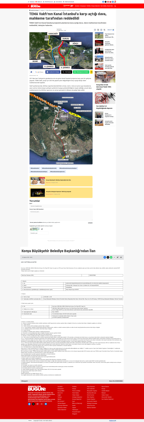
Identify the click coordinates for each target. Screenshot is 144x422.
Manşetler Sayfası (92, 391)
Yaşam (74, 407)
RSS (30, 420)
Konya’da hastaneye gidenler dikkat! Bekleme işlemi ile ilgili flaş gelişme (109, 43)
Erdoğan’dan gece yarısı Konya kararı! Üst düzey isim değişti (109, 51)
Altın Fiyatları (90, 397)
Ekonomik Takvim (92, 401)
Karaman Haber (62, 407)
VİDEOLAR (39, 1)
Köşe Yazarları (91, 386)
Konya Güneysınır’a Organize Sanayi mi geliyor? (109, 115)
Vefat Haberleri (62, 409)
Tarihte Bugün (62, 403)
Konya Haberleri (76, 399)
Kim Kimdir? (61, 401)
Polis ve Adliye (76, 391)
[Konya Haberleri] (105, 77)
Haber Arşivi (105, 395)
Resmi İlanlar (105, 386)
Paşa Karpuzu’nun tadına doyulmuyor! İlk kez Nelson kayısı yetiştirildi (109, 35)
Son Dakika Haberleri (108, 399)
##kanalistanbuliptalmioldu (49, 168)
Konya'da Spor (76, 412)
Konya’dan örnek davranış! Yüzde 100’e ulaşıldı (103, 87)
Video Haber (75, 395)
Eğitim (59, 399)
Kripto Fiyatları (91, 399)
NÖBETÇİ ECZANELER (69, 1)
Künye (103, 388)
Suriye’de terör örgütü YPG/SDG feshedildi (109, 122)
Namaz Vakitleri (91, 407)
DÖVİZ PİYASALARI (49, 1)
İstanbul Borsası (91, 393)
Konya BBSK (61, 391)
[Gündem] (105, 98)
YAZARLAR (32, 1)
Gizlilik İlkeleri (105, 391)
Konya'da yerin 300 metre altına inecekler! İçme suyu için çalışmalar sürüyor (109, 59)
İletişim (104, 393)
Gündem (42, 10)
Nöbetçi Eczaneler (92, 403)
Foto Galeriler (91, 388)
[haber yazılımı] (112, 420)
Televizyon (75, 409)
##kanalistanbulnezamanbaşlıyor (68, 168)
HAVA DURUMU (59, 1)
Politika (74, 386)
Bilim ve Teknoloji (77, 403)
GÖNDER (90, 223)
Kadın (74, 405)
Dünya (74, 388)
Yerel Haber (75, 393)
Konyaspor (61, 388)
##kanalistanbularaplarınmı (57, 171)
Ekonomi (60, 393)
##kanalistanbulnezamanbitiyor (39, 171)
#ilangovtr (24, 381)
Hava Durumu (91, 405)
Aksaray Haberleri (63, 405)
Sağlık (59, 395)
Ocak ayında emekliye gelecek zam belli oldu (109, 66)
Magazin (74, 414)
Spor (73, 401)
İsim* (30, 203)
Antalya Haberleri (77, 397)
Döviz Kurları (90, 395)
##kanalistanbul (35, 168)
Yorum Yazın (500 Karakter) (36, 209)
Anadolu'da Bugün (34, 10)
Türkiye (60, 397)
